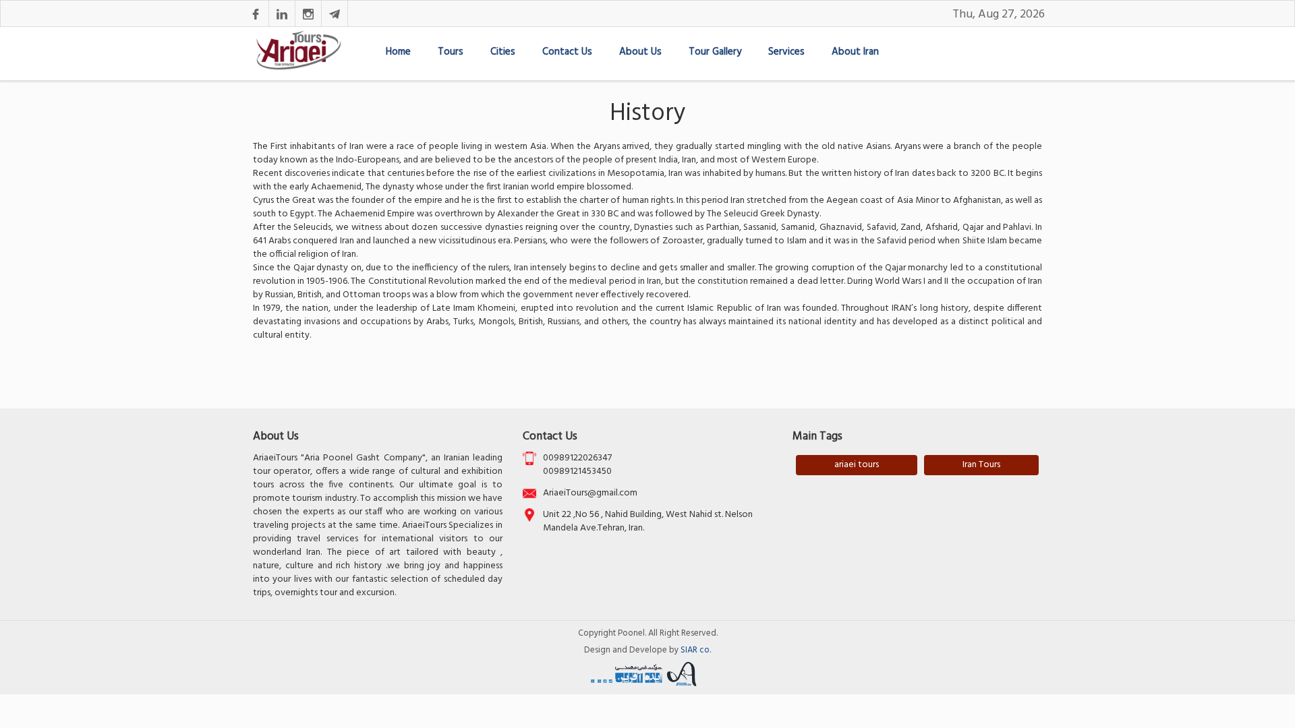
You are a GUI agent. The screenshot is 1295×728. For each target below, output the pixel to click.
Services (786, 52)
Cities (502, 52)
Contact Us (567, 52)
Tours (450, 52)
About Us (640, 52)
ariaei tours (856, 465)
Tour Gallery (715, 52)
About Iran (855, 52)
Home (398, 52)
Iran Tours (981, 465)
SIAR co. (696, 650)
